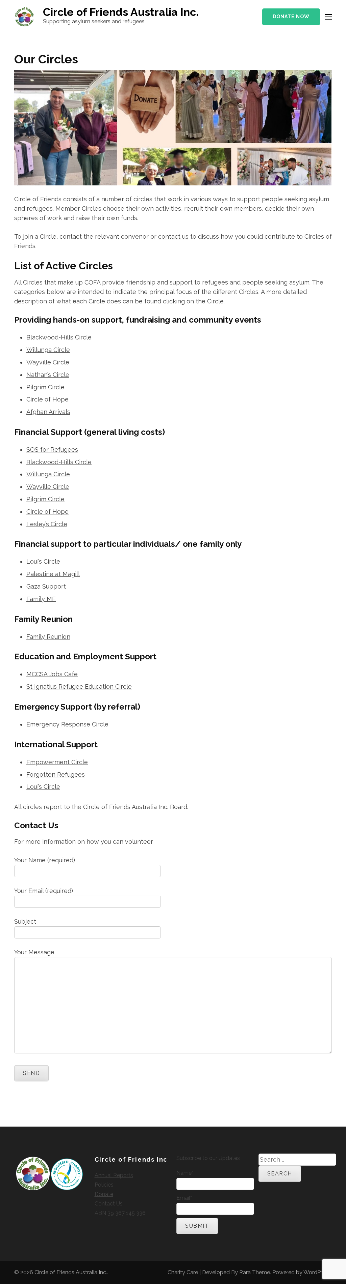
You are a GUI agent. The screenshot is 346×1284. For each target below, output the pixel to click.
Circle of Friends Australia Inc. (121, 12)
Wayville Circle (47, 362)
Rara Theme (254, 1272)
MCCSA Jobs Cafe (52, 674)
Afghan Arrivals (48, 411)
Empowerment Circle (57, 762)
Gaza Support (46, 586)
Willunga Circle (48, 349)
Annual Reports (114, 1175)
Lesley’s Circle (46, 524)
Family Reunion (48, 636)
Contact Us (109, 1203)
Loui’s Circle (43, 561)
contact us (173, 236)
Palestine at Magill (53, 573)
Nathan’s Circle (47, 374)
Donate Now (291, 16)
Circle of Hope (47, 399)
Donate (104, 1194)
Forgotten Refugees (55, 774)
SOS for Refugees (52, 449)
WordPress (317, 1272)
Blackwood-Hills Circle (59, 337)
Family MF (41, 598)
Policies (104, 1185)
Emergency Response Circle (67, 724)
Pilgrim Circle (45, 387)
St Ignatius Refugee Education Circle (79, 686)
